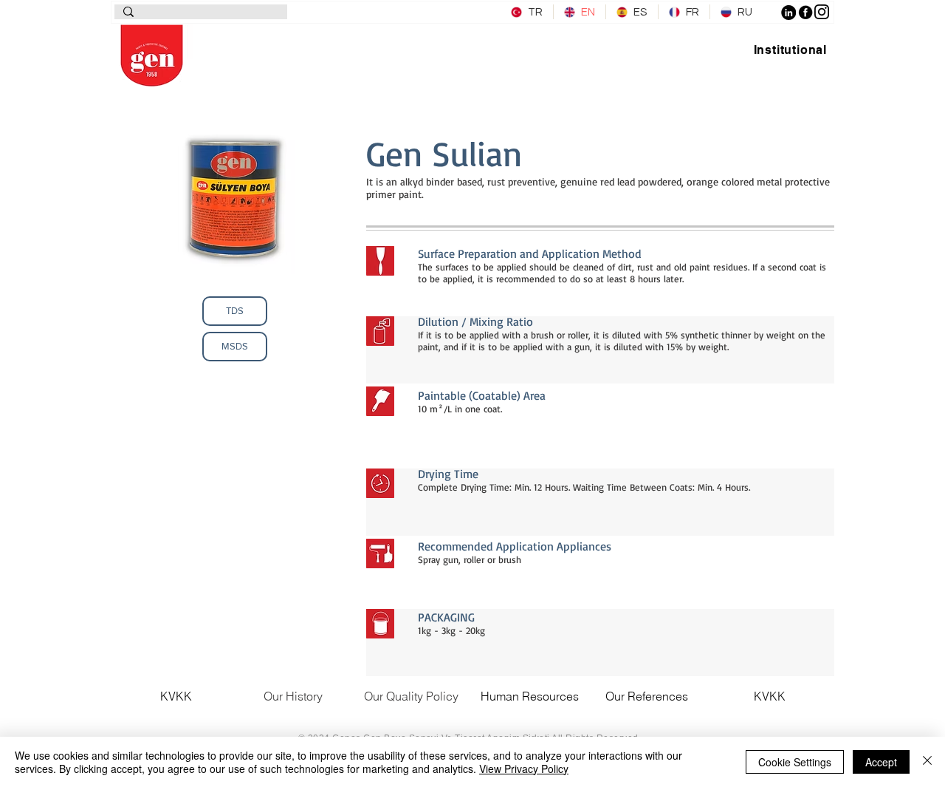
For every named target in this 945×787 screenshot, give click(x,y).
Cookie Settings (794, 761)
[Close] (927, 762)
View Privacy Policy (523, 768)
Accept (881, 761)
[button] (790, 49)
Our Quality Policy (411, 696)
